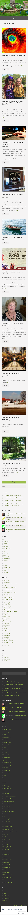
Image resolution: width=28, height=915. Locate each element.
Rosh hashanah (6, 633)
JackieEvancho (6, 620)
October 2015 (6, 565)
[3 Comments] (4, 385)
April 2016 (5, 555)
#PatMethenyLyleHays (8, 597)
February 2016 (6, 558)
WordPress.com (6, 661)
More (22, 66)
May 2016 (5, 553)
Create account (6, 654)
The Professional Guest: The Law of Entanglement (15, 504)
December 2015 (7, 562)
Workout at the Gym (7, 646)
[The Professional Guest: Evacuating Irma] (6, 69)
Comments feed (6, 659)
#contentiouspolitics (7, 589)
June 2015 (5, 572)
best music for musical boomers (10, 611)
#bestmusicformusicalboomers (9, 587)
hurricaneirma (6, 618)
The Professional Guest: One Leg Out (12, 272)
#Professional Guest (7, 599)
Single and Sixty (6, 635)
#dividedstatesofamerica (8, 591)
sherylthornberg (9, 513)
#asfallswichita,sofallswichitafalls (10, 584)
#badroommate (6, 585)
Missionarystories (7, 625)
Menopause (6, 623)
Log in (4, 655)
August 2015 (6, 569)
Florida (5, 615)
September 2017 (7, 539)
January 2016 (6, 560)
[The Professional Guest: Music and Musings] (6, 431)
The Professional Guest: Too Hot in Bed (13, 237)
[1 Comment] (4, 341)
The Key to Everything (8, 640)
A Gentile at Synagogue (8, 609)
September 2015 (7, 567)
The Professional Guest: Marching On (13, 323)
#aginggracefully (7, 582)
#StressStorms (6, 604)
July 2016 (5, 552)
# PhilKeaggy (6, 580)
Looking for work (7, 621)
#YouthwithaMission (7, 608)
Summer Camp (6, 639)
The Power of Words (8, 642)
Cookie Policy (22, 909)
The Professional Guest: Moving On (12, 463)
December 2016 (7, 545)
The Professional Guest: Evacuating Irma (13, 55)
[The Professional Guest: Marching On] (6, 341)
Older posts (14, 482)
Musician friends (6, 627)
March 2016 (6, 557)
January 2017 (6, 543)
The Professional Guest (14, 4)
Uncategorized (6, 644)
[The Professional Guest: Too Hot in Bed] (6, 242)
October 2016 (6, 546)
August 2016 (6, 550)
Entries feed (6, 657)
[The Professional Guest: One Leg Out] (6, 292)
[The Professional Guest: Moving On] (6, 475)
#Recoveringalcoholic (8, 603)
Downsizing (5, 613)
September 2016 (7, 548)
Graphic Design (6, 616)
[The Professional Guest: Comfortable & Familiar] (6, 162)
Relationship (6, 632)
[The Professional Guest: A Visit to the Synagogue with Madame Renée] (6, 121)
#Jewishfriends (6, 594)
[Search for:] (14, 486)
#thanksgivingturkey (7, 606)
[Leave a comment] (4, 69)
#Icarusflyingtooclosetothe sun (9, 592)
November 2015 (7, 564)
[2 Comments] (4, 214)
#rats (4, 601)
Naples (5, 628)
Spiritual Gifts (6, 637)
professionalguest (7, 630)
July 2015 (5, 570)
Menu (14, 18)
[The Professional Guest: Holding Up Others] (6, 385)
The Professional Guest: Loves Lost (11, 505)
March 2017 (6, 541)
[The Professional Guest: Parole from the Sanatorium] (6, 214)
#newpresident (6, 596)
